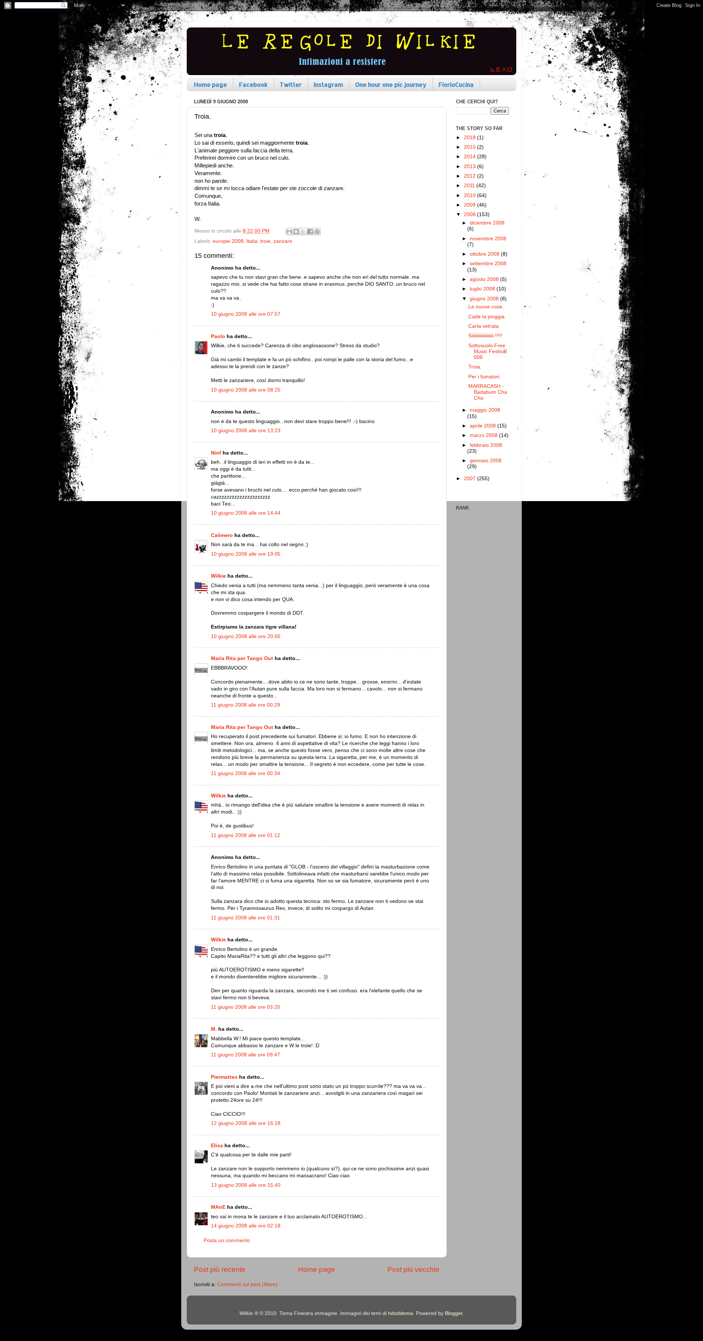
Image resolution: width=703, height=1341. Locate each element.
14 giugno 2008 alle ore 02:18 (245, 1226)
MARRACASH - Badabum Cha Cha (487, 392)
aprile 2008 (483, 426)
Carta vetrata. (484, 326)
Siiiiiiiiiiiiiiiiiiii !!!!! (485, 335)
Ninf (216, 453)
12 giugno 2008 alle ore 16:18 (245, 1123)
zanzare (283, 241)
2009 (470, 205)
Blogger (453, 1313)
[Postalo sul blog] (296, 231)
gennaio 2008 (486, 460)
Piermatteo (224, 1077)
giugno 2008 (485, 298)
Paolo (218, 336)
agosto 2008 (485, 279)
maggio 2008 (485, 410)
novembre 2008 (488, 238)
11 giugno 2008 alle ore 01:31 (245, 917)
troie (265, 241)
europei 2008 (228, 241)
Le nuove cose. (486, 307)
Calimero (222, 535)
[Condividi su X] (303, 231)
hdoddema (400, 1313)
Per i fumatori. (484, 376)
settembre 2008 (488, 263)
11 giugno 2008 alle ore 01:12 (245, 835)
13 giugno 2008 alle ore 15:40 (245, 1185)
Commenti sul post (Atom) (247, 1284)
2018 (470, 137)
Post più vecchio (413, 1269)
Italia (251, 241)
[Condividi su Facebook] (310, 231)
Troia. (474, 367)
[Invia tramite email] (289, 231)
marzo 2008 (484, 435)
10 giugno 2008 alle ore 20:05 (245, 636)
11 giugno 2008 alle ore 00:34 (245, 773)
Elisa (217, 1145)
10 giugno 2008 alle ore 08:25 (245, 390)
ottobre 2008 (485, 254)
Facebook (253, 84)
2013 (470, 166)
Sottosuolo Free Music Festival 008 (487, 351)
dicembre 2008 (487, 223)
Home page (210, 84)
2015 (470, 147)
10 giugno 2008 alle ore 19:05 (245, 554)
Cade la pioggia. (487, 316)
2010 (470, 195)
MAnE (218, 1207)
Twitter (291, 84)
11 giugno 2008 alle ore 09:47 (245, 1054)
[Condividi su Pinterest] (317, 231)
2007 (470, 478)
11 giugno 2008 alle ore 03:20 (245, 1007)
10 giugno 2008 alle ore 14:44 (245, 513)
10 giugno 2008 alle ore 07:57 (245, 314)
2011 (470, 185)
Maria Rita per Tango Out (242, 658)
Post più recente (219, 1269)
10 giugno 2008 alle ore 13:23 (245, 430)
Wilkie (218, 576)
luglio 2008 (483, 289)
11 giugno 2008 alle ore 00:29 (245, 705)
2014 (470, 156)
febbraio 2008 (486, 445)
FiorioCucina (456, 84)
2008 (470, 214)
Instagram (328, 84)
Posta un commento (227, 1240)
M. (214, 1029)
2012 (470, 176)
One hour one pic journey (391, 84)
